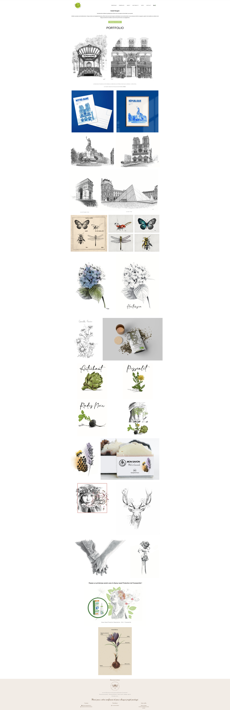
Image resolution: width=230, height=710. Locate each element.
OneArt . (124, 86)
